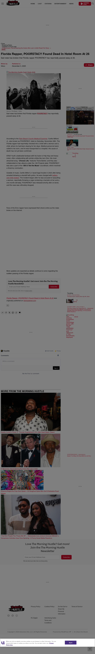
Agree (70, 642)
